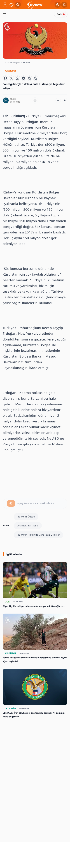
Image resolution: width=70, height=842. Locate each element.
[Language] (11, 5)
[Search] (18, 5)
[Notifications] (64, 5)
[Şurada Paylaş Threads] (29, 78)
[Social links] (5, 4)
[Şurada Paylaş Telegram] (23, 78)
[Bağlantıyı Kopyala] (35, 78)
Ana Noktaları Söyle (27, 525)
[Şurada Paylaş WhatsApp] (17, 78)
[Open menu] (5, 14)
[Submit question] (11, 503)
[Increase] (64, 100)
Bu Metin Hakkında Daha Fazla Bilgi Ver (38, 534)
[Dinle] (35, 100)
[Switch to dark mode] (58, 5)
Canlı (59, 14)
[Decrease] (58, 100)
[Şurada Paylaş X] (11, 78)
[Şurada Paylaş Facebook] (5, 78)
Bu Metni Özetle (26, 516)
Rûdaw (13, 98)
